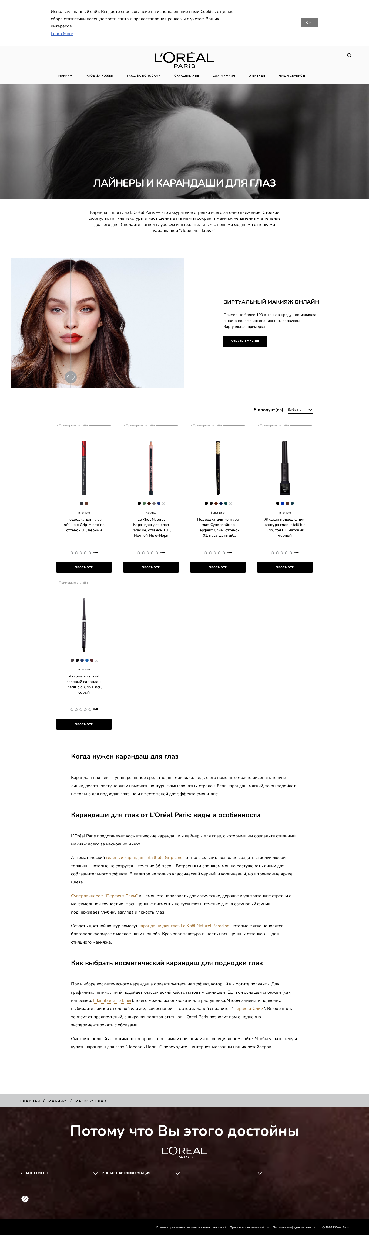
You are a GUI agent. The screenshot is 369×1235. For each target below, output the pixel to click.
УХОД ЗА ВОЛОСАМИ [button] (144, 76)
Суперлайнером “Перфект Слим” (105, 896)
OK (309, 22)
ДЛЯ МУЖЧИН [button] (224, 76)
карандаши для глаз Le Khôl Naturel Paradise (184, 926)
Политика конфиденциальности (294, 1227)
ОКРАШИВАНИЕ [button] (186, 76)
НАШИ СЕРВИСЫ (292, 76)
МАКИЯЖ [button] (65, 76)
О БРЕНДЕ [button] (257, 76)
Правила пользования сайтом (250, 1227)
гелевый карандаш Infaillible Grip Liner (145, 858)
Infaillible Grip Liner (112, 1000)
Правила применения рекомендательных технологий (191, 1227)
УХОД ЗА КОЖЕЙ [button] (99, 76)
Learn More (62, 34)
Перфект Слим (248, 1009)
